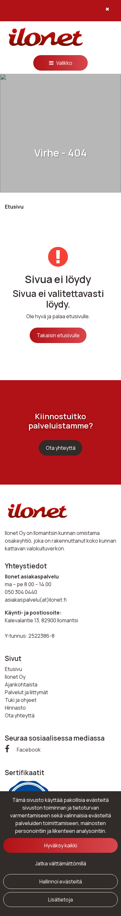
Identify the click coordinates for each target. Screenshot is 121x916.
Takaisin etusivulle (58, 335)
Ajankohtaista (21, 684)
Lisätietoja (60, 899)
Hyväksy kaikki (60, 845)
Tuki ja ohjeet (20, 700)
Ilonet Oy (15, 676)
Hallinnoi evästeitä (60, 881)
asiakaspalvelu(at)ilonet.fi (36, 599)
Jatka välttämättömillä (60, 863)
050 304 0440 (21, 592)
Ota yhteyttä (61, 447)
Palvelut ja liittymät (26, 692)
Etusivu (13, 669)
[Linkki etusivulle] (45, 38)
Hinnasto (15, 707)
